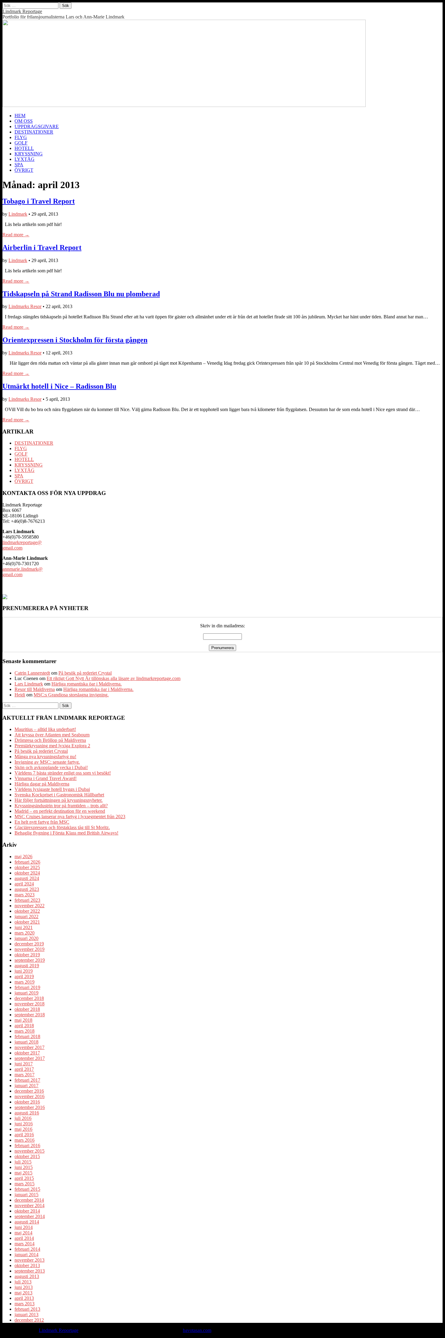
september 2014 (30, 1216)
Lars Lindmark (29, 683)
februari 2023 (27, 900)
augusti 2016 (27, 1112)
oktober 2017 (27, 1052)
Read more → (15, 234)
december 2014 (29, 1200)
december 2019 (29, 943)
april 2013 (24, 1298)
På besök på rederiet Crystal (85, 673)
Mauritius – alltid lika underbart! (45, 729)
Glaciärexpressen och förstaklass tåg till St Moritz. (62, 827)
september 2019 (30, 960)
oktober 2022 (27, 911)
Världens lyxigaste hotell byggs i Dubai (52, 789)
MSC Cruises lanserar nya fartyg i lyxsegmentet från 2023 (70, 816)
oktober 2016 (27, 1101)
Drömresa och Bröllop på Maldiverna (50, 740)
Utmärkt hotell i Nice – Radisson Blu (59, 386)
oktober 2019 (27, 954)
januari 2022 (26, 916)
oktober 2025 (27, 867)
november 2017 (29, 1047)
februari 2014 (27, 1249)
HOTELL (24, 148)
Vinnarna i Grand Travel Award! (46, 778)
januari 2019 (26, 992)
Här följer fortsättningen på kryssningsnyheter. (59, 800)
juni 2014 (24, 1227)
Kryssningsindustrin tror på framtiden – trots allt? (61, 805)
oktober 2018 (27, 1009)
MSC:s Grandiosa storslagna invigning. (71, 694)
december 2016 (29, 1091)
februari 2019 (27, 987)
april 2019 (24, 976)
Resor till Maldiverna (35, 689)
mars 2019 (25, 981)
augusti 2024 (27, 878)
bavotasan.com (197, 1330)
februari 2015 (27, 1189)
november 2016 (29, 1096)
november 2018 (29, 1003)
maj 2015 (23, 1172)
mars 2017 (25, 1074)
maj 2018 (23, 1020)
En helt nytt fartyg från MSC (42, 822)
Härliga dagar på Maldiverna (42, 783)
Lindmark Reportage (22, 11)
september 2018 (30, 1014)
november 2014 (29, 1205)
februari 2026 (27, 862)
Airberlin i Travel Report (41, 247)
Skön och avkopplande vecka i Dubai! (51, 767)
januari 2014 (26, 1254)
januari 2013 (26, 1314)
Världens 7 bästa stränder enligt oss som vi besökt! (63, 772)
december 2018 (29, 998)
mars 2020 (25, 932)
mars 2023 (25, 894)
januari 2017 (26, 1085)
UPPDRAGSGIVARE (37, 126)
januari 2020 (26, 938)
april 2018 (24, 1025)
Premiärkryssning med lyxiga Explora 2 (52, 745)
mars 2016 (25, 1140)
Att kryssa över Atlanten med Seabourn (52, 734)
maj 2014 (23, 1232)
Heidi (20, 694)
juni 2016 (24, 1123)
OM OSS (24, 121)
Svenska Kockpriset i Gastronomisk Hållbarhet (59, 794)
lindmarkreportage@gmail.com (22, 545)
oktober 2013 (27, 1265)
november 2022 (29, 905)
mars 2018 (25, 1031)
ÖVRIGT (24, 170)
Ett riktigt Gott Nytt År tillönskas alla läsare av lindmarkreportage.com (113, 678)
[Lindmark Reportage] (184, 105)
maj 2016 (23, 1129)
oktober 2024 (27, 872)
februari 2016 (27, 1145)
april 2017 (24, 1069)
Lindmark (17, 214)
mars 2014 (25, 1243)
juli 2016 (23, 1118)
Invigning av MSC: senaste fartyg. (47, 762)
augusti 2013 (27, 1276)
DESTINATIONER (34, 131)
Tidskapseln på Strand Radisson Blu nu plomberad (81, 294)
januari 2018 (26, 1041)
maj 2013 (23, 1292)
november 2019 (29, 949)
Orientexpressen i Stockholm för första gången (74, 340)
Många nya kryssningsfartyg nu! (45, 756)
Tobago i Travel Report (38, 201)
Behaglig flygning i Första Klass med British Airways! (66, 832)
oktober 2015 (27, 1156)
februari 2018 (27, 1036)
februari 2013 (27, 1309)
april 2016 (24, 1134)
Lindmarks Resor (24, 306)
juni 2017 (24, 1063)
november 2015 (29, 1151)
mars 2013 (25, 1303)
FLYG (21, 137)
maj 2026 (23, 856)
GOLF (21, 142)
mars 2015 (25, 1183)
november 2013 (29, 1260)
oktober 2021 (27, 922)
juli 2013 (23, 1281)
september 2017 (30, 1058)
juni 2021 (24, 927)
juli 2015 (23, 1161)
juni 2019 (24, 971)
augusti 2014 (27, 1221)
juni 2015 (24, 1167)
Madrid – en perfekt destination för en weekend (60, 811)
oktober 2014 (27, 1210)
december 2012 (29, 1320)
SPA (19, 164)
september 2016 (30, 1107)
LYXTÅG (25, 159)
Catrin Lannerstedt (32, 673)
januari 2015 (26, 1194)
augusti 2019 (27, 965)
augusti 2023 (27, 889)
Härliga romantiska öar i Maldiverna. (86, 683)
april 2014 (24, 1238)
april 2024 (24, 883)
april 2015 (24, 1178)
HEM (20, 115)
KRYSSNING (29, 153)
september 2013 (30, 1270)
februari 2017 (27, 1080)
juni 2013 (24, 1287)
